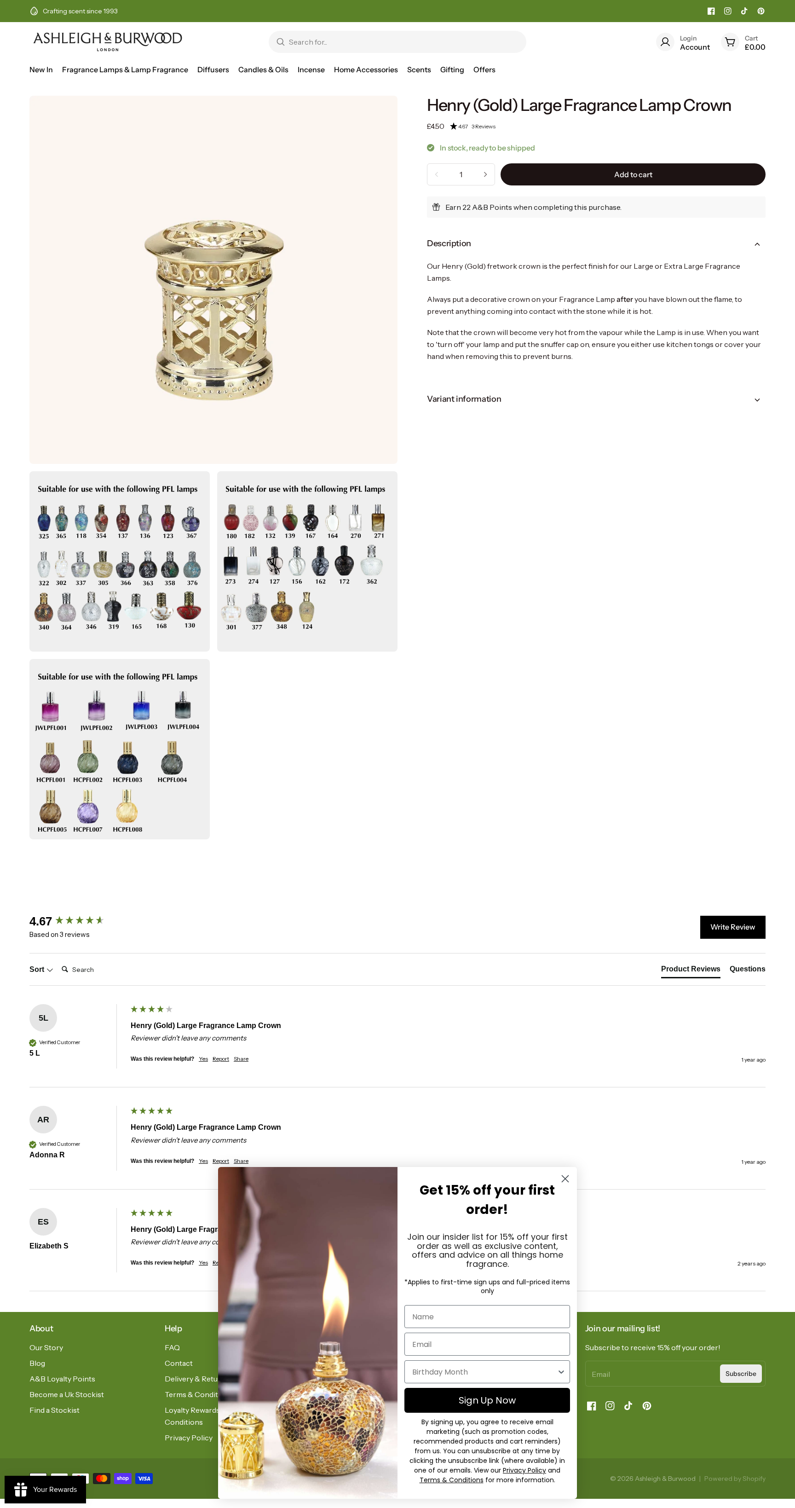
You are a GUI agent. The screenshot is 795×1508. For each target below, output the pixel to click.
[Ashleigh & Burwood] (107, 42)
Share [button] (241, 1058)
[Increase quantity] (485, 174)
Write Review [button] (732, 926)
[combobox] (484, 1372)
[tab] (690, 971)
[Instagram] (727, 11)
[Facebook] (711, 11)
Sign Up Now (487, 1400)
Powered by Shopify (735, 1478)
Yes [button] (203, 1058)
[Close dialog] (565, 1179)
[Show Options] (561, 1372)
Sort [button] (37, 969)
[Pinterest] (761, 11)
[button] (608, 127)
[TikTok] (744, 11)
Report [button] (221, 1058)
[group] (77, 921)
